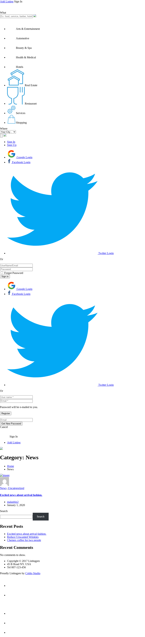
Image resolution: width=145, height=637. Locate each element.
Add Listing (6, 1)
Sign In (11, 141)
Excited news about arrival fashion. (21, 495)
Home (10, 466)
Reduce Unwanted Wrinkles (23, 536)
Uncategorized (16, 488)
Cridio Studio (32, 573)
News (3, 488)
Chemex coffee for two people (24, 540)
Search (4, 511)
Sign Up (11, 144)
